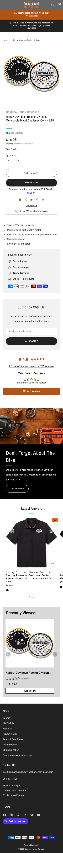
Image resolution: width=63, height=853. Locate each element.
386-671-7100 (10, 778)
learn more (33, 16)
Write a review (31, 391)
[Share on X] (25, 199)
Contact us (32, 474)
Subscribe (31, 341)
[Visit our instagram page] (11, 814)
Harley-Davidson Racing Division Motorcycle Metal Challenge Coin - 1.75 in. (28, 673)
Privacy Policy (10, 734)
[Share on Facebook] (20, 199)
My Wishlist (9, 723)
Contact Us (31, 205)
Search (6, 718)
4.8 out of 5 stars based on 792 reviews (31, 366)
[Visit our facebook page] (4, 814)
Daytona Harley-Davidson (22, 112)
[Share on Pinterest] (37, 199)
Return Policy (10, 744)
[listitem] (31, 15)
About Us (7, 728)
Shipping (9, 144)
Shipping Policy (11, 750)
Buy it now (31, 182)
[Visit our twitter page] (31, 814)
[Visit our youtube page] (38, 814)
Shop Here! (17, 488)
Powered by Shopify (31, 845)
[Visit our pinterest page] (18, 814)
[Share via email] (43, 199)
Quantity (11, 155)
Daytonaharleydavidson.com (17, 755)
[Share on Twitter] (31, 199)
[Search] (52, 4)
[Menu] (4, 4)
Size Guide (11, 149)
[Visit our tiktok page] (24, 814)
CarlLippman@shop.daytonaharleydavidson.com (28, 772)
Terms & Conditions (13, 739)
